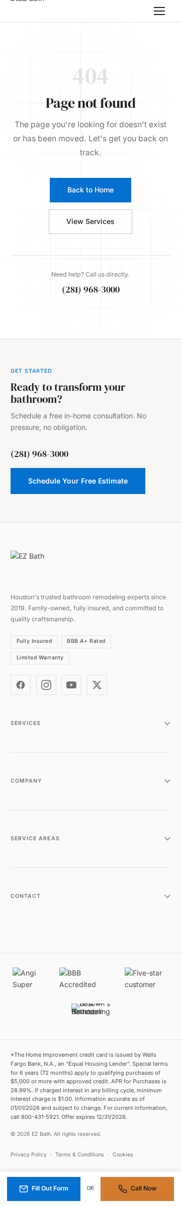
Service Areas (35, 838)
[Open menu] (159, 11)
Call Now (143, 1188)
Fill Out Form (50, 1188)
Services (26, 723)
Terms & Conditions (79, 1154)
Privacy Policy (29, 1154)
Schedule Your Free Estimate (78, 480)
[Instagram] (46, 685)
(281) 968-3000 (91, 290)
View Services (90, 221)
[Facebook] (21, 685)
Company (26, 781)
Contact (26, 896)
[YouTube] (71, 685)
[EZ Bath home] (41, 11)
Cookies (123, 1154)
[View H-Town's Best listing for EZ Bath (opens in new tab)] (90, 1015)
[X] (97, 685)
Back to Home (90, 189)
